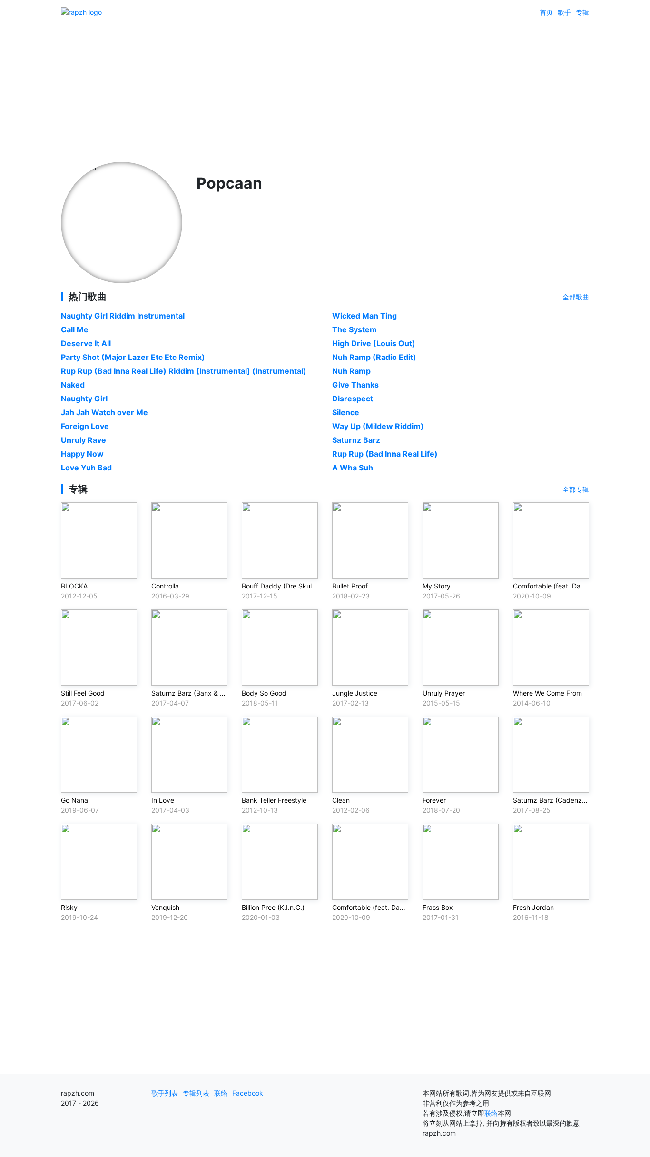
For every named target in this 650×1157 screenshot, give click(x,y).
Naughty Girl (84, 398)
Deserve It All (86, 343)
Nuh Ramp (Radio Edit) (374, 357)
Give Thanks (355, 384)
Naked (73, 384)
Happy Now (82, 454)
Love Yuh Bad (86, 467)
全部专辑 (575, 489)
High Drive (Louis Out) (373, 343)
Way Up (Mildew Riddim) (378, 426)
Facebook (247, 1093)
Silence (345, 412)
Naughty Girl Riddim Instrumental (123, 315)
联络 (220, 1093)
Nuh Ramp (351, 371)
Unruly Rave (83, 440)
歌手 (564, 12)
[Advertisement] (325, 90)
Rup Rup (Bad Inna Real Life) (385, 454)
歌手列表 (164, 1093)
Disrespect (352, 398)
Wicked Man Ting (364, 315)
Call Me (75, 329)
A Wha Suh (352, 467)
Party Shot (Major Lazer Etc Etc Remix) (133, 357)
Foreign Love (85, 426)
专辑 (582, 12)
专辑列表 (196, 1093)
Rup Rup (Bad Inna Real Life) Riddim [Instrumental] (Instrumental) (183, 371)
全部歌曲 (575, 297)
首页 (546, 12)
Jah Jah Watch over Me (104, 412)
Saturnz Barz (356, 440)
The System (354, 329)
